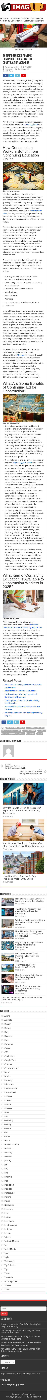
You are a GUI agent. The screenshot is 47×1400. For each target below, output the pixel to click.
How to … (8, 1148)
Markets (8, 1189)
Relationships (10, 1225)
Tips (6, 1269)
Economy (8, 1080)
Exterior (8, 1100)
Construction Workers (15, 728)
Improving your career (22, 463)
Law (6, 1169)
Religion (8, 1229)
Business (8, 1036)
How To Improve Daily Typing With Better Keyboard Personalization (28, 977)
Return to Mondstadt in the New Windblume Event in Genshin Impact (22, 998)
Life (6, 1173)
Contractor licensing (36, 728)
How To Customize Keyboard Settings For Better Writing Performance (28, 988)
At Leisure (21, 355)
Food (6, 1112)
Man (6, 1181)
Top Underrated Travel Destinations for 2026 (25, 966)
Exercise (8, 1096)
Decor (7, 1072)
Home (5, 18)
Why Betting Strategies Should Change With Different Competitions (29, 944)
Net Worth (9, 1205)
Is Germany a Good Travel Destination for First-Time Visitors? (27, 956)
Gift (6, 1132)
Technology (9, 1261)
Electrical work (29, 731)
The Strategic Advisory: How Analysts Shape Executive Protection (28, 911)
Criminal (8, 1064)
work (40, 734)
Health (7, 1140)
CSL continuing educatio (11, 731)
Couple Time (10, 1060)
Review (7, 1233)
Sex (5, 1245)
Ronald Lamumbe (11, 67)
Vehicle (7, 1285)
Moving (7, 1197)
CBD (6, 1052)
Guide (7, 1136)
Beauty (7, 1024)
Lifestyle (8, 1177)
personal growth (30, 125)
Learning (42, 731)
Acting (7, 1016)
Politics (7, 1217)
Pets (6, 1213)
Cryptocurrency (11, 1068)
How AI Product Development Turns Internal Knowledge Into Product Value (29, 933)
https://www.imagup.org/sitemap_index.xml (20, 1373)
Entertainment (10, 1088)
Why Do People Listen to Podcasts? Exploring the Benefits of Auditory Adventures (22, 811)
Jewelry (7, 1161)
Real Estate (9, 1221)
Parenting (8, 1209)
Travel (7, 1273)
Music (7, 1201)
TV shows (8, 1277)
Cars (6, 1040)
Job (5, 1165)
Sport (6, 1253)
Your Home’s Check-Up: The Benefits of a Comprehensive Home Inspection (23, 844)
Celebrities (9, 1056)
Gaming (7, 1124)
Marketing (9, 1185)
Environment (10, 1092)
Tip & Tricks (9, 1265)
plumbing (30, 734)
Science (7, 1237)
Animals (8, 1020)
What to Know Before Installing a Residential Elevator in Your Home (30, 922)
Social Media (10, 1249)
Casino (7, 1048)
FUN (6, 1116)
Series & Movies (11, 1241)
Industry (8, 1152)
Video (7, 1289)
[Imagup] (23, 7)
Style (6, 1257)
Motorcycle (9, 1193)
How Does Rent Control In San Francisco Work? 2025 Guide (19, 877)
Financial (8, 1108)
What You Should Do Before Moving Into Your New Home (30, 772)
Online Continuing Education (13, 734)
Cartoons (8, 1044)
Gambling (8, 1120)
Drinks (7, 1076)
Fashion (7, 1104)
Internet (8, 1157)
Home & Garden (11, 1144)
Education (14, 18)
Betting (7, 1028)
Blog (6, 1032)
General (7, 1128)
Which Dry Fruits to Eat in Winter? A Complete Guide (15, 766)
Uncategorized (11, 1281)
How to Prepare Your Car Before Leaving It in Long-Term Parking (29, 900)
